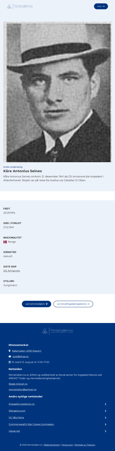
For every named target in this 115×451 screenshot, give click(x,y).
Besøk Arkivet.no (18, 384)
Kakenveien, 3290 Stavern (26, 351)
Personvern (67, 445)
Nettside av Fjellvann (85, 445)
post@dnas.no (21, 356)
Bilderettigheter (52, 445)
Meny (99, 6)
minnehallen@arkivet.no (22, 389)
